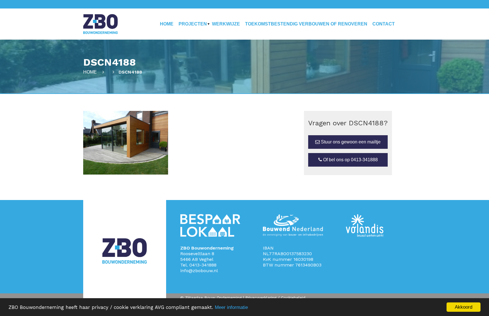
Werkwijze (226, 24)
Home (166, 24)
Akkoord (463, 307)
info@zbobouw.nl (199, 270)
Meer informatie (231, 307)
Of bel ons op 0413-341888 (350, 159)
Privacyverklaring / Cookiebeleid (275, 297)
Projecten (193, 24)
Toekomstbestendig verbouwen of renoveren (306, 24)
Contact (383, 24)
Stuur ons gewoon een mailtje (350, 141)
